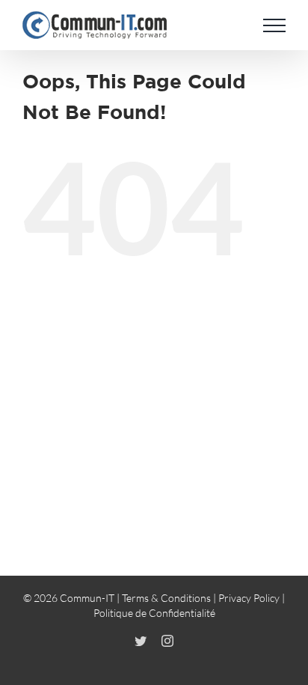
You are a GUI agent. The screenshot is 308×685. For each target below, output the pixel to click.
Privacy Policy (249, 597)
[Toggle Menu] (274, 25)
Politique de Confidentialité (154, 612)
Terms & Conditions (166, 597)
